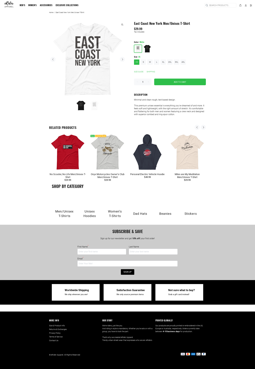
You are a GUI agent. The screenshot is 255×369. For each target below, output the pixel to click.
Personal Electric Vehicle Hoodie (147, 174)
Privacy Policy (55, 333)
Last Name (134, 246)
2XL (169, 62)
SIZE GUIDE (138, 72)
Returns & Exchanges (58, 329)
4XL (183, 62)
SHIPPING (151, 72)
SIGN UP (128, 272)
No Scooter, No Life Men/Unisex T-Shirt (68, 176)
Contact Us (53, 340)
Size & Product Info (57, 326)
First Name (82, 246)
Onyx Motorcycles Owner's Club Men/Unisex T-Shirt (107, 176)
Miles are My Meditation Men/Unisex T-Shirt (187, 176)
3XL (176, 62)
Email (80, 258)
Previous (53, 59)
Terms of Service (56, 337)
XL (163, 62)
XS (137, 62)
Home (51, 12)
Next (122, 59)
